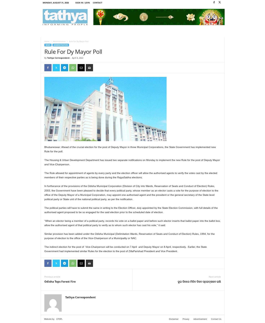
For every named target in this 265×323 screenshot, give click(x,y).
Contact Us (216, 319)
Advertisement (200, 319)
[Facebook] (214, 2)
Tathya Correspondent (58, 57)
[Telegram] (64, 67)
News (48, 45)
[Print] (89, 67)
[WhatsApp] (72, 67)
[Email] (81, 67)
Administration (59, 41)
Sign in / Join (82, 2)
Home (46, 41)
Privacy (186, 319)
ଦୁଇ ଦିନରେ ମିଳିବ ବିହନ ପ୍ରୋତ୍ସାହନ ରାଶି (199, 281)
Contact (97, 2)
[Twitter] (220, 2)
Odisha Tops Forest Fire (60, 281)
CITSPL (59, 319)
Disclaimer (173, 319)
